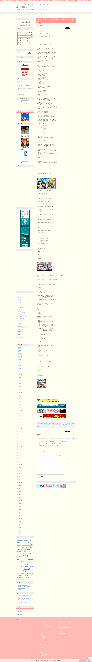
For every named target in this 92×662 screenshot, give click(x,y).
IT (18, 294)
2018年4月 (20, 420)
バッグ (19, 324)
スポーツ (19, 302)
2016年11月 (20, 446)
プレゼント (50, 424)
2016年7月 (20, 452)
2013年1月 (20, 515)
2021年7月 (20, 362)
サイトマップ (69, 13)
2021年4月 (20, 366)
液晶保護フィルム (22, 318)
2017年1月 (20, 443)
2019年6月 (20, 399)
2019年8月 (20, 396)
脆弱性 (22, 579)
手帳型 (29, 573)
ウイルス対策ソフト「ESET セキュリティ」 (36, 13)
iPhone (26, 542)
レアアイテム (55, 424)
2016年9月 (20, 449)
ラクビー (20, 307)
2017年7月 (20, 434)
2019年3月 (20, 404)
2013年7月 (20, 506)
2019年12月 (20, 390)
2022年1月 (20, 353)
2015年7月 (20, 470)
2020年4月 (20, 384)
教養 (42, 647)
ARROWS (26, 540)
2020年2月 (20, 387)
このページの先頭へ (85, 660)
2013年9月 (20, 503)
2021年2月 (20, 369)
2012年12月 (20, 517)
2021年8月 (20, 360)
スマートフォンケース (22, 314)
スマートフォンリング (22, 316)
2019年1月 (20, 407)
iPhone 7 (31, 542)
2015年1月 (20, 479)
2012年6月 (20, 526)
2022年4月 (20, 348)
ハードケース (28, 566)
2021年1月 (20, 371)
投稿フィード (20, 611)
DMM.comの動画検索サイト (22, 585)
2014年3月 (20, 494)
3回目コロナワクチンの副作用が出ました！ (25, 85)
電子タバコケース (22, 340)
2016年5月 (20, 455)
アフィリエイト (20, 297)
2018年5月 (20, 419)
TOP (26, 15)
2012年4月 (20, 529)
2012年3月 (20, 530)
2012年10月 (20, 520)
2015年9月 (20, 467)
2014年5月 (20, 491)
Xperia (27, 547)
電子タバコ (20, 337)
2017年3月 (20, 440)
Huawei (23, 542)
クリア (46, 424)
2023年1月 (20, 347)
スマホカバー (20, 556)
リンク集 (60, 631)
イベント (42, 423)
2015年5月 (20, 473)
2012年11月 (20, 518)
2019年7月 (20, 398)
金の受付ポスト (70, 424)
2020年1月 (20, 389)
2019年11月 (20, 392)
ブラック (27, 569)
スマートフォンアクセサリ (23, 312)
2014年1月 (20, 497)
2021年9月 (20, 359)
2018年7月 (20, 416)
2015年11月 (20, 464)
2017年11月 (20, 428)
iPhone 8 (23, 545)
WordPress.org (20, 614)
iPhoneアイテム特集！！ (22, 13)
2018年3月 (20, 422)
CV (30, 540)
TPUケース (23, 547)
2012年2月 (20, 532)
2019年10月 (20, 393)
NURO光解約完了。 (21, 94)
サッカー (20, 303)
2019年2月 (20, 405)
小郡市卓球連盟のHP (21, 588)
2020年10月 (20, 375)
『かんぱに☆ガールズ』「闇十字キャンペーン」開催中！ (49, 445)
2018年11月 (20, 410)
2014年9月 (20, 485)
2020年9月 (20, 377)
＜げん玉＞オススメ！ (51, 13)
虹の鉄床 (65, 424)
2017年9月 (20, 431)
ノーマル (21, 566)
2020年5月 (20, 383)
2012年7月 (20, 524)
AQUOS (19, 540)
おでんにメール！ (61, 13)
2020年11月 (20, 374)
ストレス (19, 300)
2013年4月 (20, 511)
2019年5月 (20, 401)
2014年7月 (20, 488)
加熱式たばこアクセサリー (23, 327)
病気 (42, 652)
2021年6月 (20, 363)
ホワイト (20, 571)
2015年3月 (20, 476)
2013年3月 (20, 512)
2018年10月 (20, 411)
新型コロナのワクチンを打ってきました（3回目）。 (25, 89)
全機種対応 (27, 571)
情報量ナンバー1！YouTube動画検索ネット (25, 586)
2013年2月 (20, 514)
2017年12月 (20, 426)
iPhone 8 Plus (27, 545)
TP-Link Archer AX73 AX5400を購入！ (24, 602)
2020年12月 (20, 372)
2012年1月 (20, 533)
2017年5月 (20, 437)
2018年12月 (20, 408)
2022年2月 (20, 351)
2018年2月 (20, 423)
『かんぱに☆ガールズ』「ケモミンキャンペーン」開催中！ (50, 443)
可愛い (18, 573)
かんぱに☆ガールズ (56, 423)
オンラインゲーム (47, 423)
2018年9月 (20, 413)
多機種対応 (23, 573)
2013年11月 (20, 500)
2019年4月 (20, 402)
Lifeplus (19, 589)
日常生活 (19, 334)
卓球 (19, 309)
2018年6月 (20, 417)
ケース (31, 553)
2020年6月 (20, 381)
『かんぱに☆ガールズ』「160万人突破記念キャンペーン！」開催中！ (52, 441)
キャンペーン (41, 424)
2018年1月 (20, 425)
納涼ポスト (60, 424)
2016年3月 (20, 458)
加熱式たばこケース (22, 329)
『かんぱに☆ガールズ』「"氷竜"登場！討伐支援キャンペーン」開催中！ (52, 446)
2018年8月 (20, 414)
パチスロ (19, 323)
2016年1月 (20, 461)
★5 (31, 547)
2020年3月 (20, 386)
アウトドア (20, 296)
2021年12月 (20, 354)
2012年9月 (20, 521)
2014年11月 (20, 482)
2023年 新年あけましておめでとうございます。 (25, 82)
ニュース (19, 321)
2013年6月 (20, 508)
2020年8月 (20, 378)
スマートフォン (20, 311)
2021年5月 (20, 365)
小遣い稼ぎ (20, 331)
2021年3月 (20, 368)
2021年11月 (20, 356)
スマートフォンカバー (23, 559)
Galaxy (19, 542)
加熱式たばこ (20, 326)
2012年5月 (20, 527)
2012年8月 (20, 523)
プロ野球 (20, 305)
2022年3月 (20, 350)
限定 (38, 426)
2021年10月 (20, 357)
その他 (19, 320)
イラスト (27, 551)
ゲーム (44, 25)
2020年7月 (20, 380)
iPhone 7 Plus (19, 545)
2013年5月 (20, 509)
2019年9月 (20, 395)
